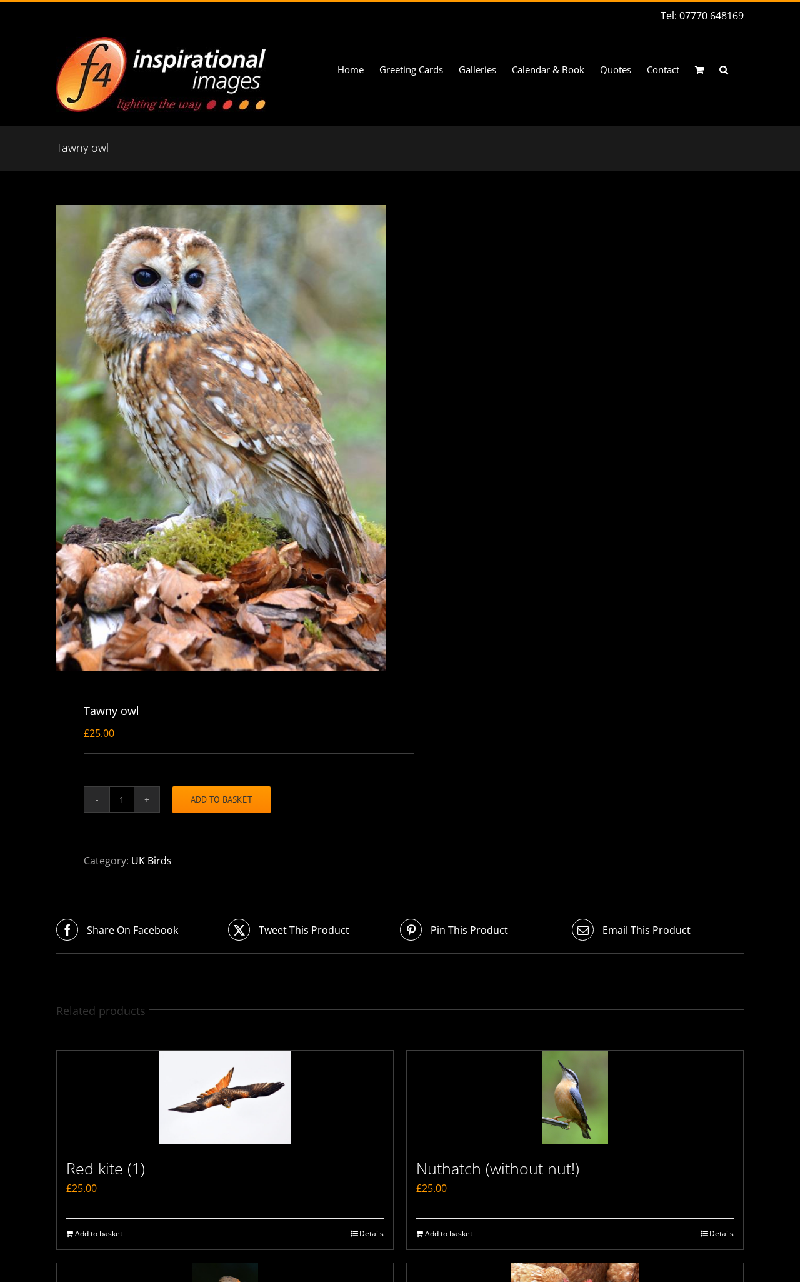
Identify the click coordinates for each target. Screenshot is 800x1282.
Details (371, 1233)
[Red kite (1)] (225, 1097)
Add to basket (221, 799)
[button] (723, 69)
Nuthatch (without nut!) (497, 1168)
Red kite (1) (105, 1168)
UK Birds (151, 861)
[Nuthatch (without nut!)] (575, 1097)
